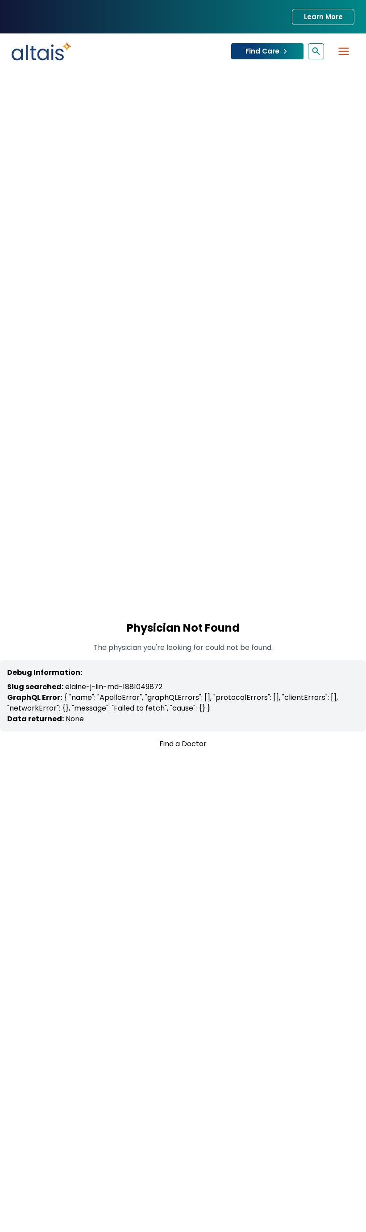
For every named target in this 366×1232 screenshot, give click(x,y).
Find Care (262, 51)
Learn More (323, 16)
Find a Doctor (183, 744)
